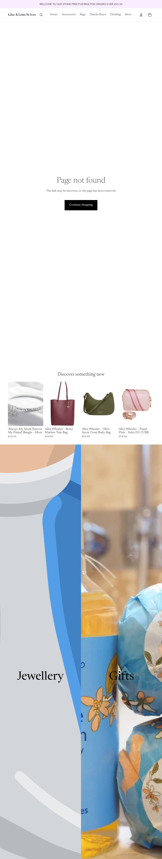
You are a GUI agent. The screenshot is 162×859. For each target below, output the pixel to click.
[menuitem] (128, 15)
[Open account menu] (141, 14)
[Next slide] (77, 403)
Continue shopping (81, 205)
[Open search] (41, 14)
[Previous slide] (48, 403)
